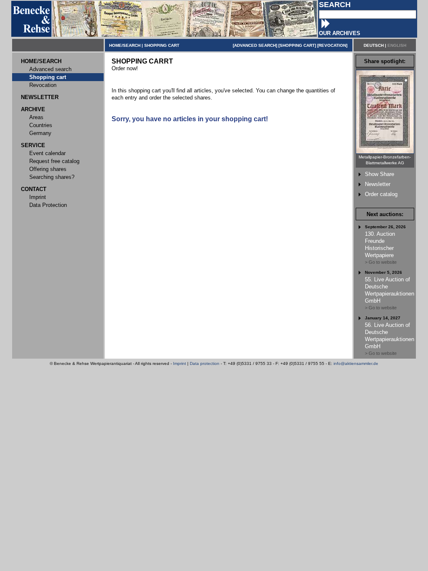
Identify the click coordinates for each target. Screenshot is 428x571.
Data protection (204, 363)
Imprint (179, 363)
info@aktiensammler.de (356, 363)
